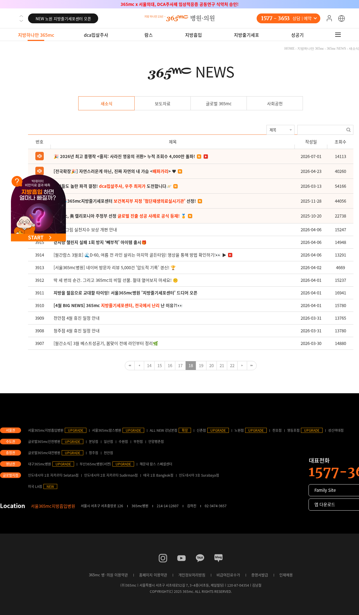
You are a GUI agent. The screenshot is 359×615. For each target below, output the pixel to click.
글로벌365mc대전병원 (44, 452)
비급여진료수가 (228, 575)
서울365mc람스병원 (106, 430)
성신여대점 (336, 430)
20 (211, 365)
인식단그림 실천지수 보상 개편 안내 (85, 230)
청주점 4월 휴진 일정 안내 (77, 331)
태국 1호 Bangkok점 (158, 475)
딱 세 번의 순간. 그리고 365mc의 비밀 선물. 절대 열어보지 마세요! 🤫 (116, 280)
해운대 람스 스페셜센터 (156, 464)
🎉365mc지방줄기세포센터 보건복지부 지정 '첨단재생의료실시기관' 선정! (179, 4)
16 (170, 365)
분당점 (93, 441)
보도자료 (163, 103)
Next (21, 20)
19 (201, 365)
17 (180, 365)
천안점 (108, 452)
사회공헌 (275, 103)
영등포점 (293, 430)
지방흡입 (193, 34)
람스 (148, 34)
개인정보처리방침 (191, 575)
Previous (21, 16)
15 (159, 365)
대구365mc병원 (39, 464)
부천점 (138, 441)
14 (149, 365)
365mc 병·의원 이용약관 (108, 575)
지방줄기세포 (246, 34)
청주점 (93, 452)
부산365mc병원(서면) (95, 464)
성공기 (297, 34)
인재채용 (286, 575)
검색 (348, 129)
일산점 (108, 441)
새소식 (106, 103)
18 (190, 365)
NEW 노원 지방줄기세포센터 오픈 (63, 18)
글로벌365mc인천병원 (44, 441)
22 (232, 365)
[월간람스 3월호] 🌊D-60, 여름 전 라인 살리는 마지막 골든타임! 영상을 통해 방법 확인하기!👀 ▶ (140, 255)
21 (222, 365)
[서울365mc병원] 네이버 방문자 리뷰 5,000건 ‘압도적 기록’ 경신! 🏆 (115, 267)
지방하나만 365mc (36, 34)
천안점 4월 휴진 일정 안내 (77, 318)
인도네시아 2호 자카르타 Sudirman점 (111, 475)
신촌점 (201, 430)
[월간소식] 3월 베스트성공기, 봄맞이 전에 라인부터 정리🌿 (106, 343)
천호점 (277, 430)
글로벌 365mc (219, 103)
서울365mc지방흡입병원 (45, 430)
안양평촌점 (156, 441)
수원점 (123, 441)
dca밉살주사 (96, 34)
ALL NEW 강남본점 (163, 430)
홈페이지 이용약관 (153, 575)
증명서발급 (259, 575)
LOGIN (329, 18)
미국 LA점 (35, 486)
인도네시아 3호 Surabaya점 (199, 475)
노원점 (239, 430)
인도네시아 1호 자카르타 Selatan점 (53, 475)
